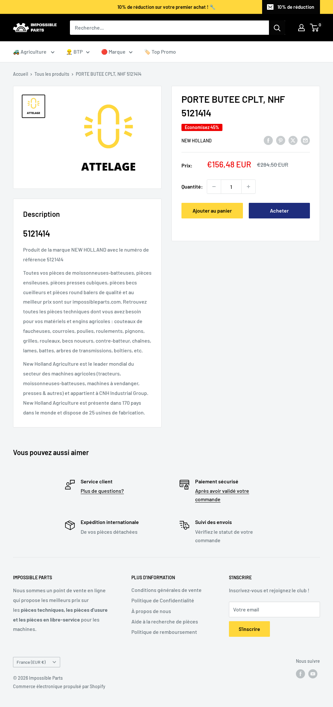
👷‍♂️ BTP (74, 51)
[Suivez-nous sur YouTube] (312, 673)
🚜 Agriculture (30, 51)
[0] (315, 28)
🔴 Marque (113, 51)
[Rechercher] (277, 27)
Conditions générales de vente (166, 590)
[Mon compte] (301, 27)
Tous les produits (51, 74)
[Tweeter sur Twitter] (293, 140)
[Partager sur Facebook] (268, 140)
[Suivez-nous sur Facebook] (300, 673)
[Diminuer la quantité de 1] (214, 186)
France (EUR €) (31, 662)
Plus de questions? (102, 491)
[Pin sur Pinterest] (280, 140)
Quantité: (192, 186)
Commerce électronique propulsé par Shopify (59, 686)
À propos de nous (151, 611)
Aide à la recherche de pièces (164, 621)
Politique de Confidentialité (162, 600)
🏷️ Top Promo (160, 51)
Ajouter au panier (212, 210)
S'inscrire (249, 629)
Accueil (20, 74)
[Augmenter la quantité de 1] (248, 186)
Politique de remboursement (164, 632)
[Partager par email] (305, 140)
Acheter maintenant (279, 212)
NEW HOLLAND (196, 140)
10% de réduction (295, 7)
